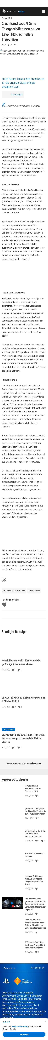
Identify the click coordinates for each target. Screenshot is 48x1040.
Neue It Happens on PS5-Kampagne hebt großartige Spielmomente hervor (21, 662)
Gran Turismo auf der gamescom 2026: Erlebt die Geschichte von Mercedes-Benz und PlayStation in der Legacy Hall (35, 904)
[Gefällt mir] (19, 670)
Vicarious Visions (34, 590)
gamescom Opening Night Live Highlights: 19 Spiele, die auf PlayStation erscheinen (35, 811)
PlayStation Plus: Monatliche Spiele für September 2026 (33, 788)
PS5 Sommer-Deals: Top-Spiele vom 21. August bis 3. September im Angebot (35, 945)
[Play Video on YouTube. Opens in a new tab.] (16, 906)
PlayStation (15, 11)
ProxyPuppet (16, 94)
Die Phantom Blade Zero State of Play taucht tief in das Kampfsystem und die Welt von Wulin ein (23, 738)
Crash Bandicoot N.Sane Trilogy (14, 590)
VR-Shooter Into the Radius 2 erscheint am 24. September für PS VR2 (35, 833)
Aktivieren (24, 1034)
